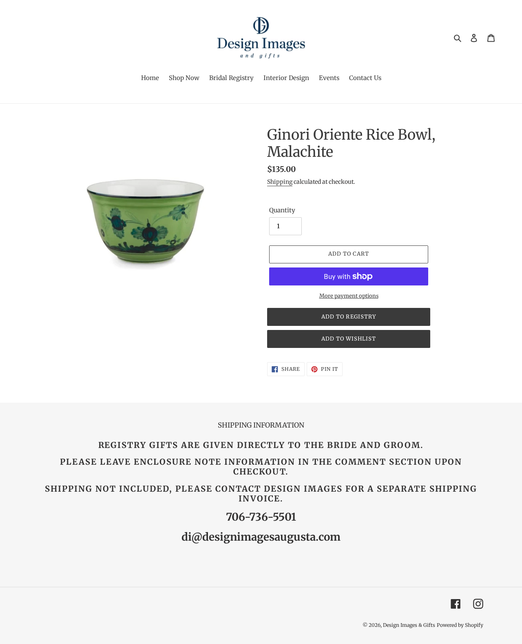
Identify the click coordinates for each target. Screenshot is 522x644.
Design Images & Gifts (409, 625)
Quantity (282, 210)
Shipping (279, 181)
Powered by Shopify (460, 625)
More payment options (348, 295)
